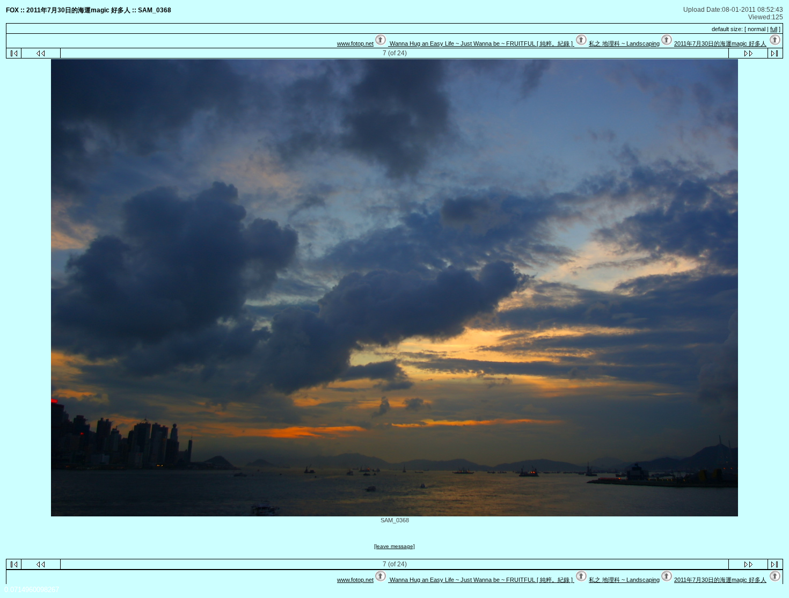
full (773, 29)
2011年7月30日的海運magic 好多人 (720, 43)
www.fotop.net (355, 43)
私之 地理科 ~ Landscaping (624, 43)
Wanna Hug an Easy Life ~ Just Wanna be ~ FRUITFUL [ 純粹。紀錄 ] (481, 43)
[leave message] (394, 546)
